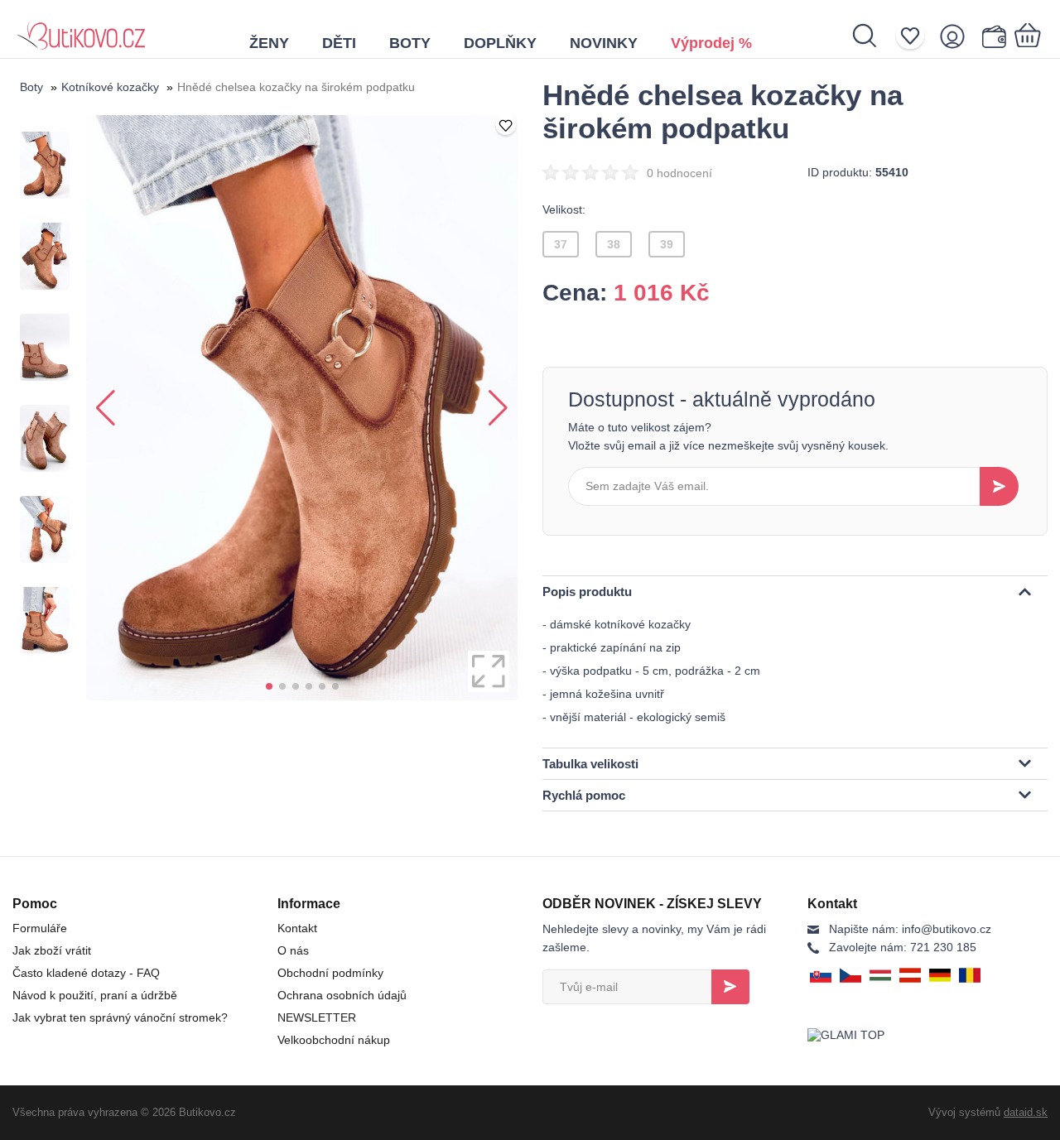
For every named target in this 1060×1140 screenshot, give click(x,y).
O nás (293, 950)
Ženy (269, 43)
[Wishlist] (915, 36)
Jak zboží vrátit (51, 950)
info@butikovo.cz (910, 929)
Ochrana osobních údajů (342, 995)
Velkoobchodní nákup (333, 1039)
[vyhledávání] (873, 35)
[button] (269, 686)
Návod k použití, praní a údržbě (94, 995)
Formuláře (39, 928)
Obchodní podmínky (330, 972)
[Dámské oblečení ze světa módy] (80, 29)
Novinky (604, 43)
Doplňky (500, 43)
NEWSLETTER (316, 1017)
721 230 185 (902, 947)
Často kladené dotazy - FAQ (86, 972)
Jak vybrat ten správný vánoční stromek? (120, 1017)
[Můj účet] (958, 36)
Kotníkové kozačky (110, 87)
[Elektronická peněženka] (993, 36)
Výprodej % (711, 43)
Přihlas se (730, 986)
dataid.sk (1026, 1112)
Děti (339, 43)
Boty (410, 43)
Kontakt (297, 928)
